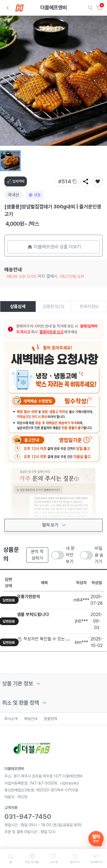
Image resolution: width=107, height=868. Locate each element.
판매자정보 (89, 306)
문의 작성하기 (37, 555)
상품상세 (18, 306)
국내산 (13, 194)
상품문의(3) (53, 306)
